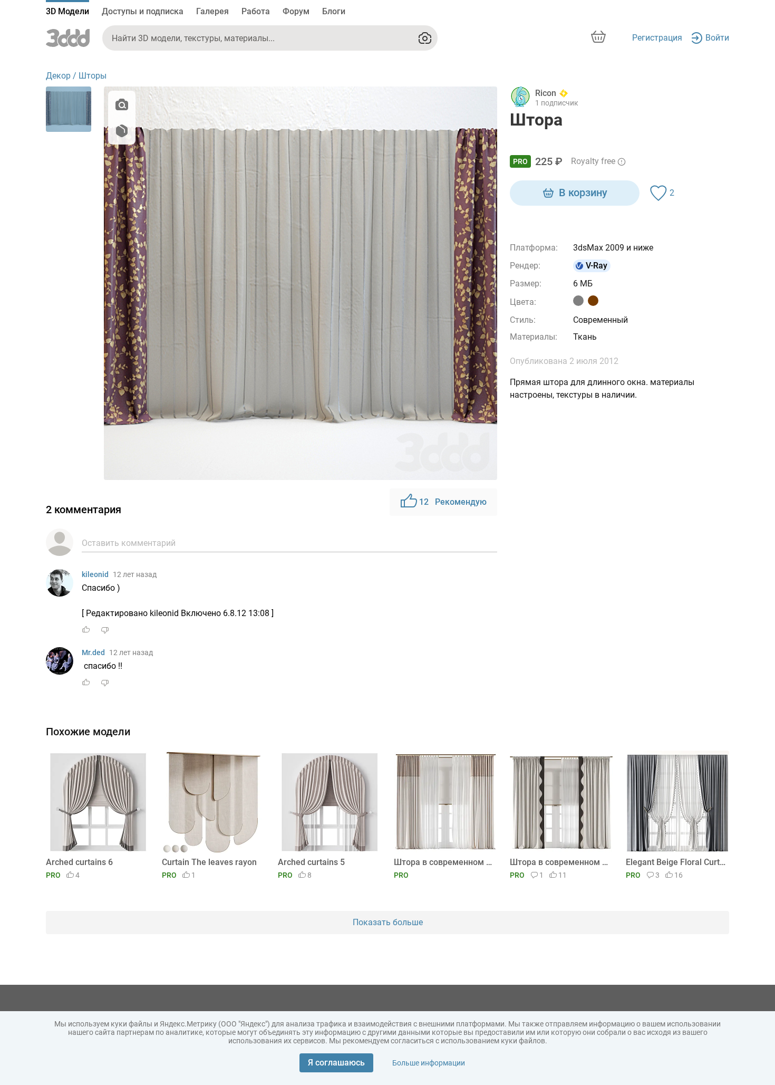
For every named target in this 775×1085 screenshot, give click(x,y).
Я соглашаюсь (336, 1063)
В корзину (583, 192)
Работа (255, 11)
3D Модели (67, 11)
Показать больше (388, 922)
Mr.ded (93, 652)
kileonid (95, 574)
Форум (296, 11)
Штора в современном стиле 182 (559, 862)
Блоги (333, 11)
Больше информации (428, 1063)
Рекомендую (453, 502)
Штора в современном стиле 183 (443, 862)
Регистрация (657, 38)
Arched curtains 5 (311, 862)
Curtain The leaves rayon (209, 862)
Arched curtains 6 (79, 862)
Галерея (212, 11)
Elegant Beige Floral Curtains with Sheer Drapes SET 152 (675, 862)
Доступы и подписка (142, 11)
